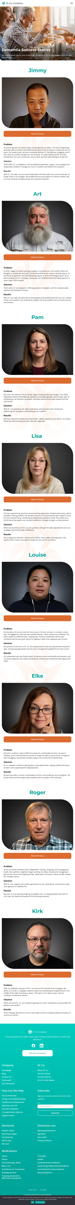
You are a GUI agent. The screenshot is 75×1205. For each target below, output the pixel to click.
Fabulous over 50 (9, 1105)
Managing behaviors (47, 1131)
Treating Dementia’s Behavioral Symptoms (11, 1177)
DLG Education (8, 1083)
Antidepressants (9, 1172)
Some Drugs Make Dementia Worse (53, 1166)
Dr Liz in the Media (46, 1080)
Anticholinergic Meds (11, 1163)
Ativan (5, 1159)
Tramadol (42, 1156)
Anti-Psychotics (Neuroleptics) (51, 1169)
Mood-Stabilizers (45, 1172)
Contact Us (7, 1077)
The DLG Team (44, 1074)
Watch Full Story (37, 134)
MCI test (5, 1144)
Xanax (4, 1156)
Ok (32, 1202)
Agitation (42, 1134)
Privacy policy (33, 1190)
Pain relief (42, 1137)
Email (39, 1103)
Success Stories (44, 1077)
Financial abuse (44, 1140)
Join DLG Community (37, 1053)
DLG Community (9, 1096)
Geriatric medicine (10, 1109)
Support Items (8, 1115)
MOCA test (6, 1140)
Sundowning (7, 1137)
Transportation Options (12, 1112)
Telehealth (6, 1080)
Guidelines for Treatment (13, 1169)
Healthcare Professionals (13, 1102)
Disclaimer (43, 1190)
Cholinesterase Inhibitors (49, 1163)
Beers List (6, 1166)
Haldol (40, 1159)
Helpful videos (8, 1131)
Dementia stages (9, 1134)
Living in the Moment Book (14, 1099)
